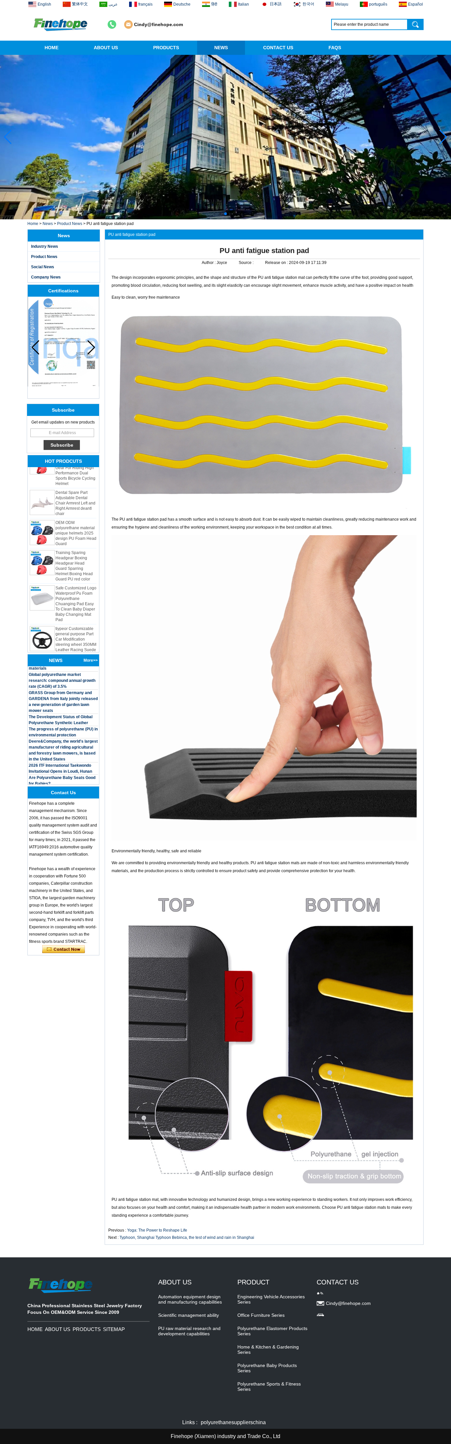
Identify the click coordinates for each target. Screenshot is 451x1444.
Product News (69, 223)
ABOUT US (106, 47)
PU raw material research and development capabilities (189, 1331)
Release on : (277, 262)
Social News (42, 267)
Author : (209, 262)
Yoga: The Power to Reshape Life (157, 1230)
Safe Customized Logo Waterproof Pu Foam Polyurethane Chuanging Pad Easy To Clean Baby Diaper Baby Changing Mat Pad (75, 584)
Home (32, 223)
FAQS (335, 47)
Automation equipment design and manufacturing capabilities (190, 1299)
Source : (247, 262)
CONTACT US (278, 47)
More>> (91, 660)
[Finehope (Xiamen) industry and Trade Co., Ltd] (61, 24)
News (48, 223)
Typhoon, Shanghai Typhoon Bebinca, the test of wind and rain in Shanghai (187, 1237)
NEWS (221, 47)
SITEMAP (114, 1329)
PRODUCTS (166, 47)
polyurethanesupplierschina (233, 1422)
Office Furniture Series (261, 1315)
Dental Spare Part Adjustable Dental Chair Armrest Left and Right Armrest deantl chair (75, 484)
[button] (220, 213)
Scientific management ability (188, 1315)
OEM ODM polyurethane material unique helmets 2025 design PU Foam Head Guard (75, 514)
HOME (51, 47)
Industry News (44, 246)
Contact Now (63, 949)
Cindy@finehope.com (158, 24)
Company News (46, 277)
